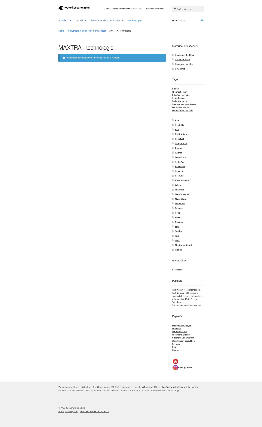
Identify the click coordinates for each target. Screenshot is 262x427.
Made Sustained (182, 194)
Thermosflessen (179, 91)
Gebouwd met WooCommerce (94, 411)
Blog (174, 347)
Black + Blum (181, 134)
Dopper (178, 152)
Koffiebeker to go (180, 101)
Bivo (177, 129)
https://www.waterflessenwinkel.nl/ (177, 386)
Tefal (177, 240)
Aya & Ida (179, 124)
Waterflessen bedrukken (183, 340)
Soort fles (63, 20)
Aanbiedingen (135, 20)
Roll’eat (178, 217)
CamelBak (179, 138)
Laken (178, 185)
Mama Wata (180, 199)
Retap (178, 212)
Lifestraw (179, 189)
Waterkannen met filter (182, 110)
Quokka (178, 249)
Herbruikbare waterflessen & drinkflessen (86, 30)
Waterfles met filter (181, 107)
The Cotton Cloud (183, 245)
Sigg (177, 226)
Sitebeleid (176, 328)
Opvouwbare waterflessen (184, 104)
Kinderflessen (178, 98)
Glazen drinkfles (182, 59)
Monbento (180, 203)
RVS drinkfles (181, 68)
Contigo (179, 148)
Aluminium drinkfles (184, 55)
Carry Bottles (181, 143)
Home (61, 30)
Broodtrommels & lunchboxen (105, 20)
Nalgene (179, 208)
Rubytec (179, 222)
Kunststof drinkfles (184, 64)
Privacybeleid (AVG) (68, 411)
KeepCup (179, 175)
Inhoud (79, 20)
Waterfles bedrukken (155, 8)
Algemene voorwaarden (183, 337)
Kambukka (180, 166)
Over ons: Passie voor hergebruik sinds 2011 (123, 8)
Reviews (176, 344)
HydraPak (179, 162)
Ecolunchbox (181, 157)
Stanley (178, 231)
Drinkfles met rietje (181, 95)
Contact (175, 350)
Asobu (178, 120)
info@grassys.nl (147, 386)
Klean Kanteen (182, 180)
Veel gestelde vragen (181, 325)
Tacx (177, 235)
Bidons (175, 88)
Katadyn (179, 171)
